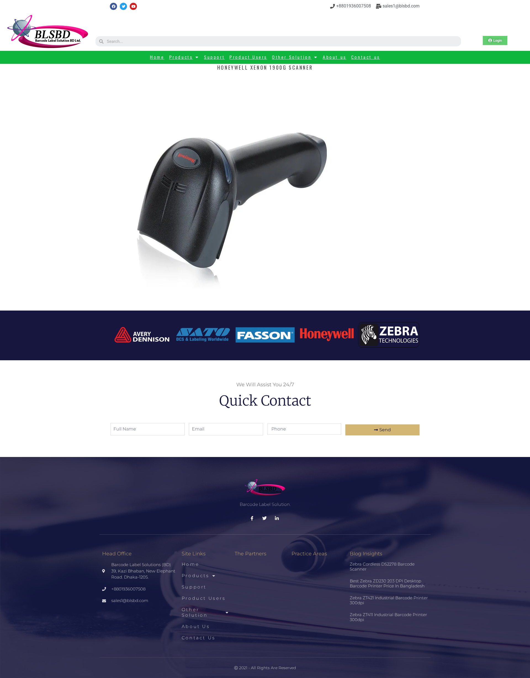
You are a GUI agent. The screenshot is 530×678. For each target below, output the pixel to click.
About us (334, 57)
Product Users (248, 57)
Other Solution (291, 57)
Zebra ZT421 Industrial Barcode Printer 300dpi (389, 600)
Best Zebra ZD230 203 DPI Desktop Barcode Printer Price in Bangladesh (387, 583)
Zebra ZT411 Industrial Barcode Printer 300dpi (388, 617)
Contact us (365, 57)
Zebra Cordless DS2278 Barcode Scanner (382, 566)
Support (214, 57)
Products (181, 57)
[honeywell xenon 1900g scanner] (230, 298)
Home (157, 57)
